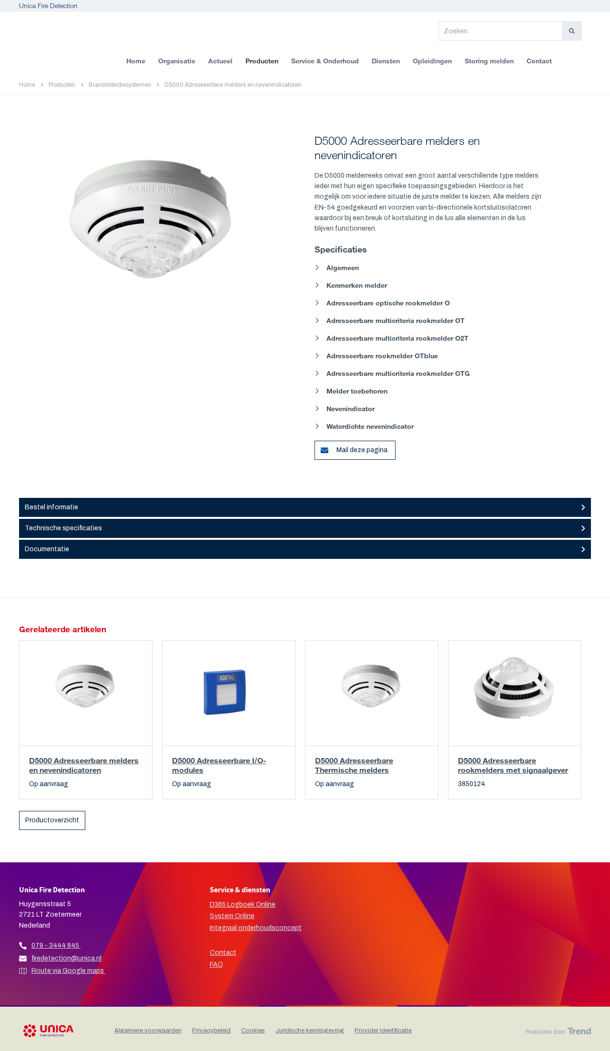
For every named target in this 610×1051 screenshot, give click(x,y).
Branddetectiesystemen (120, 84)
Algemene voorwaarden (148, 1030)
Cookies (253, 1030)
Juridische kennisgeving (309, 1030)
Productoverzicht (52, 820)
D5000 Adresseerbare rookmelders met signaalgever (513, 765)
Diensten (386, 61)
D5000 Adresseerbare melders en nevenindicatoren (84, 765)
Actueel (220, 61)
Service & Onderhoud (325, 61)
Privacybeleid (211, 1030)
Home (135, 61)
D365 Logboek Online (242, 904)
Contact (539, 61)
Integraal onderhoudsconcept (256, 927)
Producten (261, 61)
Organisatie (176, 61)
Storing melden (489, 61)
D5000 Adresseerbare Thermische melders (354, 765)
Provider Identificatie (383, 1030)
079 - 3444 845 (55, 945)
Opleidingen (432, 61)
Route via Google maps (68, 970)
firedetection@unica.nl (66, 958)
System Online (232, 916)
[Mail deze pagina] (320, 446)
